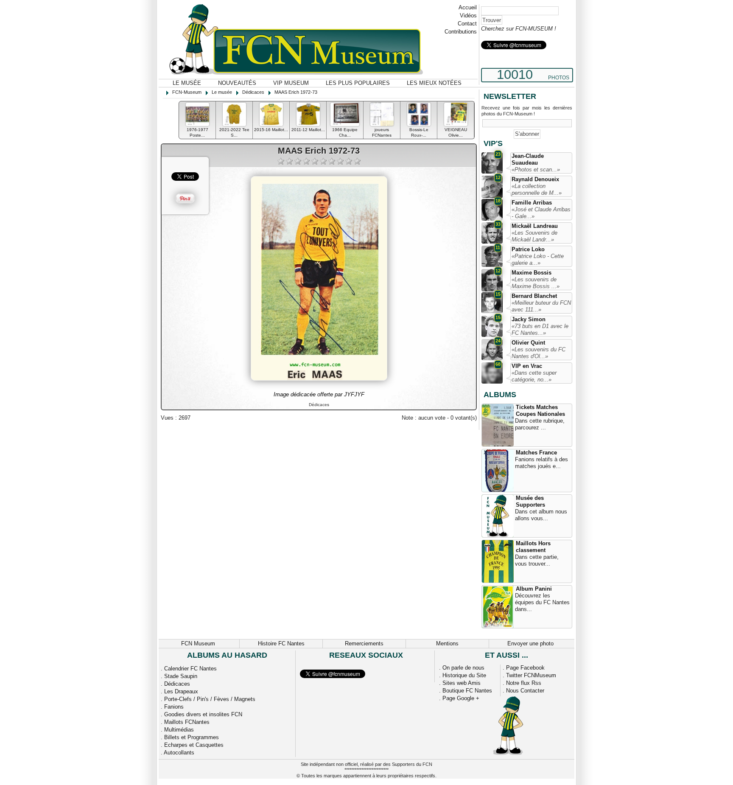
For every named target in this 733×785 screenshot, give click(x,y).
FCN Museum (198, 643)
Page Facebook (525, 667)
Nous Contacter (525, 690)
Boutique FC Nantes (467, 690)
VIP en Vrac (527, 366)
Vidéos (468, 15)
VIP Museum (291, 83)
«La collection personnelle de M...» (537, 189)
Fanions (174, 707)
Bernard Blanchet (534, 296)
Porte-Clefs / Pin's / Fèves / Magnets (209, 699)
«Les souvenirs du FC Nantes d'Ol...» (538, 352)
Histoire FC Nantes (281, 643)
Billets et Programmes (191, 737)
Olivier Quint (528, 342)
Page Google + (460, 698)
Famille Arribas (532, 202)
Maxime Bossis (531, 272)
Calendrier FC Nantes (190, 668)
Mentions (447, 643)
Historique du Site (464, 675)
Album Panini (534, 589)
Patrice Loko (528, 249)
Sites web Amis (461, 683)
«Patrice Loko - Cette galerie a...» (538, 259)
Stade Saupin (180, 676)
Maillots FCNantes (187, 722)
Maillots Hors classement (533, 546)
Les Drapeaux (181, 691)
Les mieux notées (434, 83)
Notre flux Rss (523, 683)
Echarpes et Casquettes (194, 745)
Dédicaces (177, 684)
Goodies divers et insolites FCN (203, 714)
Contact (467, 23)
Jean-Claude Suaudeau (528, 159)
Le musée (187, 83)
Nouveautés (237, 83)
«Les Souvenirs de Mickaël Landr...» (534, 236)
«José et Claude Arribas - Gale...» (541, 212)
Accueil (468, 7)
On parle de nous (463, 667)
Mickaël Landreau (535, 226)
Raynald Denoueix (535, 179)
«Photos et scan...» (536, 169)
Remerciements (364, 643)
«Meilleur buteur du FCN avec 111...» (541, 306)
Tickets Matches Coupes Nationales (540, 410)
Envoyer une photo (530, 643)
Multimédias (179, 729)
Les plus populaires (358, 83)
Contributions (461, 31)
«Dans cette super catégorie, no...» (534, 376)
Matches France (536, 452)
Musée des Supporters (530, 501)
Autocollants (179, 752)
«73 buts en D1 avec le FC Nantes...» (540, 329)
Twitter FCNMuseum (531, 675)
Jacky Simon (529, 319)
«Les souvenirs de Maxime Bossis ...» (536, 282)
